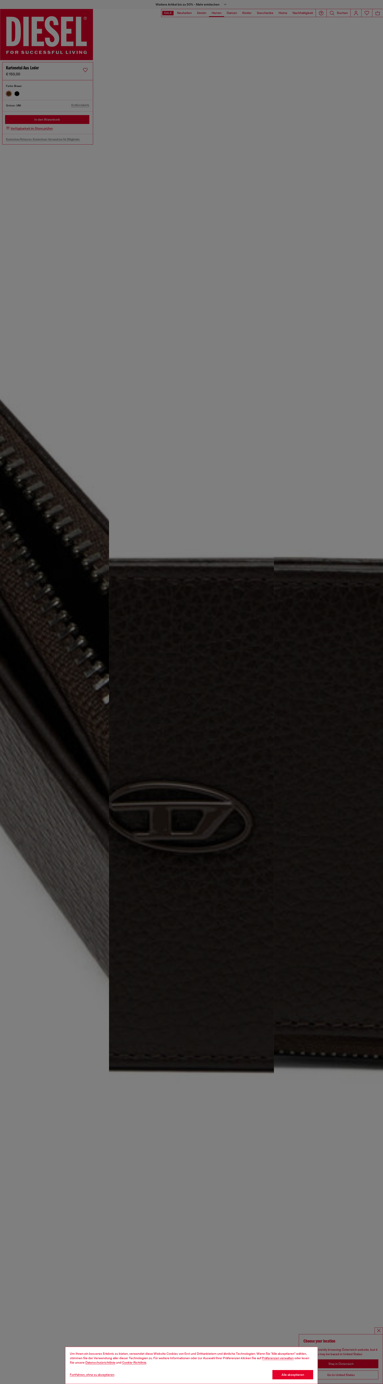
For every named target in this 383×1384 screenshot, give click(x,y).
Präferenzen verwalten (278, 1358)
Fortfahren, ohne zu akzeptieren (92, 1374)
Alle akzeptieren (292, 1374)
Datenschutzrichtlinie (100, 1362)
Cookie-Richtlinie (134, 1362)
